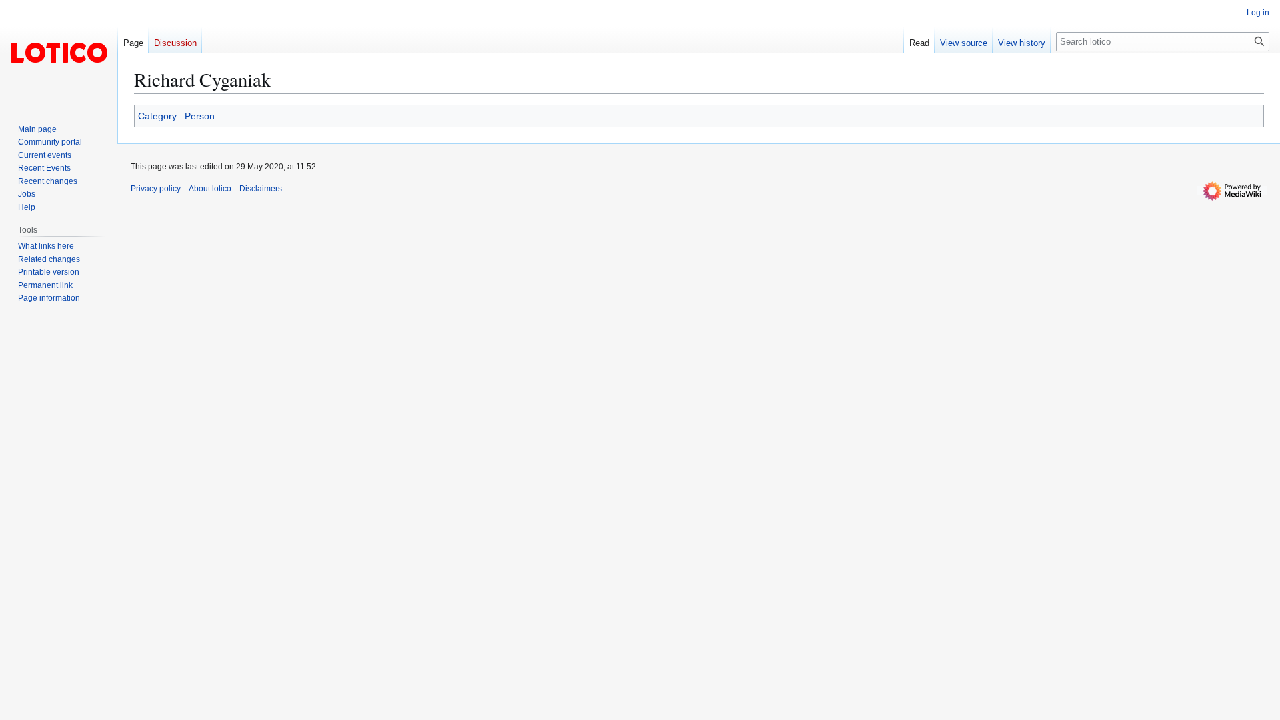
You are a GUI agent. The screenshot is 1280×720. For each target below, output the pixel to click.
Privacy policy (156, 188)
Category (157, 116)
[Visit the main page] (58, 53)
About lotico (210, 188)
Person (200, 116)
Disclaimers (260, 188)
